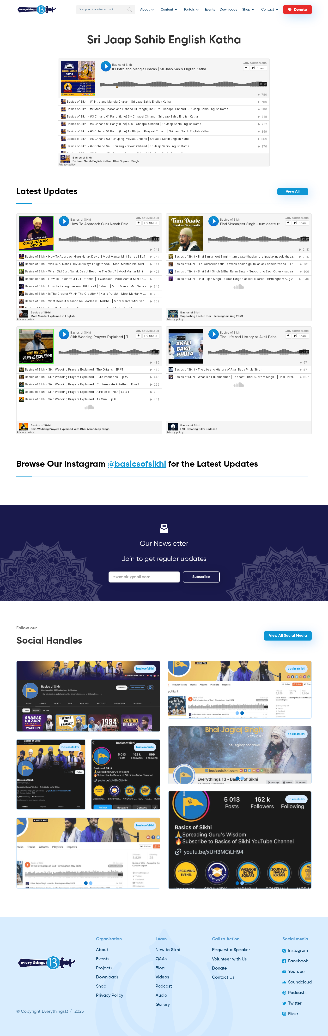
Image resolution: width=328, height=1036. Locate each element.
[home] (36, 9)
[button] (146, 9)
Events (210, 9)
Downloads (228, 9)
